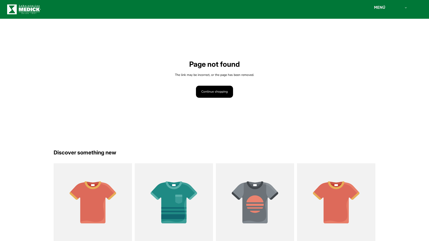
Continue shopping (214, 91)
